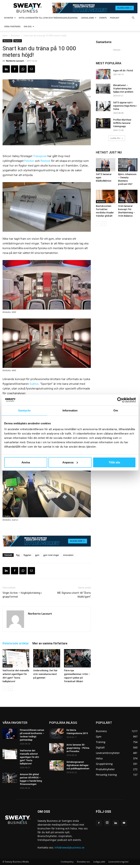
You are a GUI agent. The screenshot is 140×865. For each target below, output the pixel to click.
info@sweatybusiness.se (69, 847)
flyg (18, 555)
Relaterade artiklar (16, 643)
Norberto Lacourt (15, 60)
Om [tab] (115, 410)
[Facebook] (14, 69)
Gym (36, 666)
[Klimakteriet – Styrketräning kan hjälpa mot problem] (103, 89)
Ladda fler (115, 138)
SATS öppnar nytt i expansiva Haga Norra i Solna (125, 105)
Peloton (29, 161)
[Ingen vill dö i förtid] (103, 74)
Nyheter (8, 17)
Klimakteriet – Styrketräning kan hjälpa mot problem (123, 88)
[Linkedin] (6, 69)
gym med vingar (51, 555)
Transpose (40, 156)
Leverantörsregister (118, 861)
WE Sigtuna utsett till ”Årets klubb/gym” (74, 594)
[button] (133, 18)
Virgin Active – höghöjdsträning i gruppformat (22, 594)
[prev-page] (5, 688)
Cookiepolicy (67, 861)
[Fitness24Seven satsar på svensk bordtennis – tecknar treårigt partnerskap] (10, 733)
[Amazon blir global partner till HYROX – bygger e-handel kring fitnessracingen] (10, 778)
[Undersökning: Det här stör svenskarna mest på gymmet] (46, 658)
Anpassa (67, 462)
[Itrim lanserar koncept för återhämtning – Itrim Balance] (128, 196)
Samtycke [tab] (24, 410)
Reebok (45, 161)
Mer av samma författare (49, 643)
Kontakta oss (83, 861)
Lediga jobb (87, 17)
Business (15, 35)
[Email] (31, 69)
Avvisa (26, 462)
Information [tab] (70, 410)
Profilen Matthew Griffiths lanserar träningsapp (122, 123)
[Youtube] (124, 823)
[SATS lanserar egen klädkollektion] (105, 164)
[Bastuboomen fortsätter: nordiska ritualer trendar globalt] (105, 196)
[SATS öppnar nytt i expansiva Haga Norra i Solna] (103, 106)
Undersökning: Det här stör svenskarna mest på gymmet (45, 674)
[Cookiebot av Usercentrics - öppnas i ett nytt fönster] (120, 400)
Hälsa (121, 201)
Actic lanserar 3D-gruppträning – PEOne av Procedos (78, 748)
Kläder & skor (103, 169)
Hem (5, 35)
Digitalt (17, 40)
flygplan (27, 555)
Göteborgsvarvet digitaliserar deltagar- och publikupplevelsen (78, 765)
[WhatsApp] (23, 69)
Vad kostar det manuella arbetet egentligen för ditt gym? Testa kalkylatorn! (29, 757)
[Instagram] (107, 823)
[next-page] (10, 688)
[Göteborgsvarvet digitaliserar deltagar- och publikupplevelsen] (56, 765)
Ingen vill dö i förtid (123, 70)
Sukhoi (34, 383)
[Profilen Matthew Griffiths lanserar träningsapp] (103, 123)
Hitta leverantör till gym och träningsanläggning (48, 17)
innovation (68, 555)
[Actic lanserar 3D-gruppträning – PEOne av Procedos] (56, 748)
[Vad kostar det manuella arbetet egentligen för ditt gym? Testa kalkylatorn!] (16, 658)
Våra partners (12, 26)
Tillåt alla (114, 462)
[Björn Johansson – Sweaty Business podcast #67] (128, 164)
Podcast (114, 17)
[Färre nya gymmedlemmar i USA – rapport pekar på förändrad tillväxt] (77, 658)
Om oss (28, 26)
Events (103, 17)
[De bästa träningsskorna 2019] (56, 733)
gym (37, 555)
